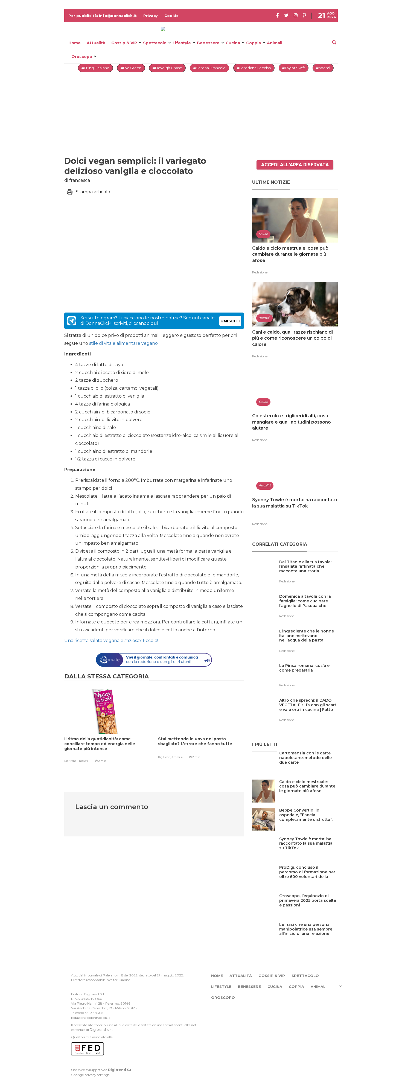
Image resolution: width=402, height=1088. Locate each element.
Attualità (96, 42)
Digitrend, (71, 760)
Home (74, 42)
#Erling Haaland (95, 68)
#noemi (323, 68)
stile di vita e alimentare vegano (123, 343)
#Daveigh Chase (167, 68)
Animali (274, 42)
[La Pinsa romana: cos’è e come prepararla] (308, 676)
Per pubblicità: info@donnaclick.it (102, 15)
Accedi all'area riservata (295, 164)
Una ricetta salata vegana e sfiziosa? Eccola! (111, 640)
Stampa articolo (93, 191)
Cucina (233, 42)
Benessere (208, 42)
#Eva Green (131, 68)
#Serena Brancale (209, 68)
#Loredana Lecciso (254, 68)
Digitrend (98, 1030)
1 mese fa (83, 760)
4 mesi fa (177, 757)
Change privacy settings (90, 1075)
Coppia (253, 42)
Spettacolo (155, 42)
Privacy (150, 15)
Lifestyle (182, 42)
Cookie (171, 15)
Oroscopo (81, 56)
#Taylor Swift (293, 68)
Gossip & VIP (124, 42)
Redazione (259, 272)
